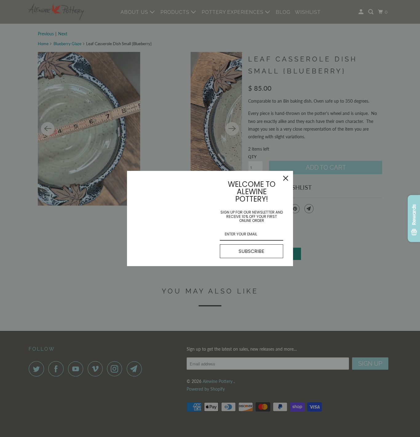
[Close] (285, 178)
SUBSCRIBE (251, 251)
